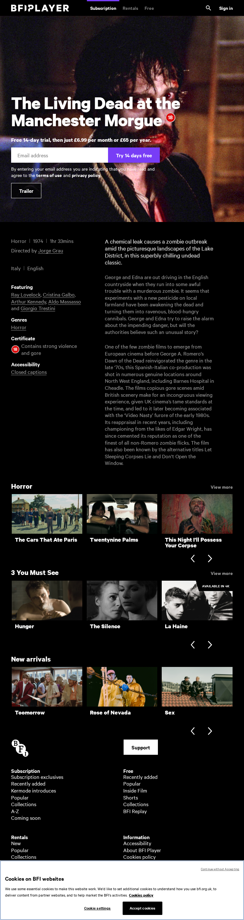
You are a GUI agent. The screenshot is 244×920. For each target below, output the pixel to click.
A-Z (15, 810)
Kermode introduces (33, 790)
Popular (20, 797)
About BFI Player (142, 849)
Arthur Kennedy (28, 301)
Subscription (103, 7)
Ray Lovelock (26, 294)
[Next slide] (210, 559)
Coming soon (26, 817)
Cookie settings (97, 907)
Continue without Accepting (220, 868)
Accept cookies (143, 907)
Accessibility (137, 842)
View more (222, 486)
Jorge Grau (50, 250)
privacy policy (86, 175)
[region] (122, 890)
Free (149, 7)
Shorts (130, 797)
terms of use (49, 175)
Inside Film (135, 790)
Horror (18, 326)
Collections (23, 803)
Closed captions (29, 371)
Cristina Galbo (59, 294)
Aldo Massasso (64, 301)
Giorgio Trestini (38, 307)
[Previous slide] (193, 559)
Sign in (226, 7)
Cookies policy (139, 856)
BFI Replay (135, 810)
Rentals (130, 7)
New (16, 842)
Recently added (28, 783)
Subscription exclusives (37, 776)
